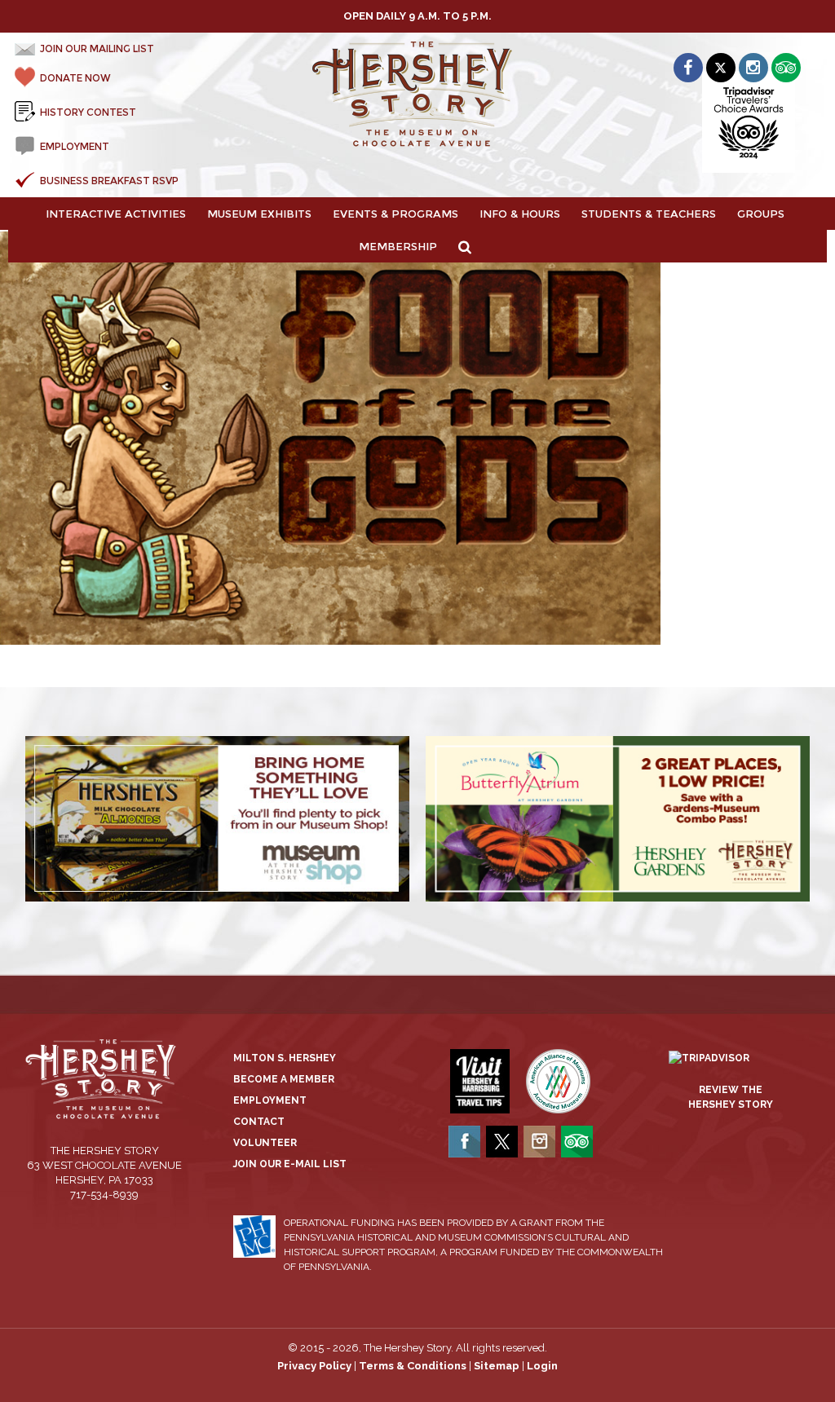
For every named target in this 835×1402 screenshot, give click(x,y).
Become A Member (283, 1079)
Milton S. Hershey (284, 1058)
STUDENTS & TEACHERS (648, 213)
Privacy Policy (314, 1366)
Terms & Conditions (412, 1366)
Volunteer (265, 1142)
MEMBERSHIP (398, 246)
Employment (270, 1100)
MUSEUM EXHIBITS (259, 213)
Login (542, 1366)
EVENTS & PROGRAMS (395, 213)
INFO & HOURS (519, 213)
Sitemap (496, 1366)
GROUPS (760, 213)
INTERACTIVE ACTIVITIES (116, 213)
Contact (259, 1121)
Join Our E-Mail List (290, 1164)
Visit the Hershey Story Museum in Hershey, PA (417, 95)
